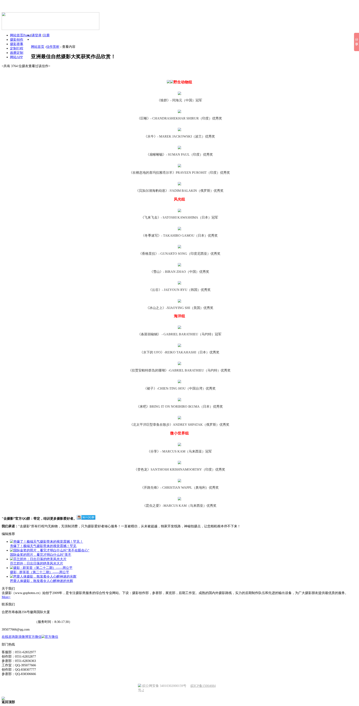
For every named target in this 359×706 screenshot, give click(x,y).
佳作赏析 (52, 46)
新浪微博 (21, 636)
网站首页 (37, 46)
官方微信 (35, 636)
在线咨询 (8, 636)
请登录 (37, 35)
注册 (46, 35)
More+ (6, 597)
